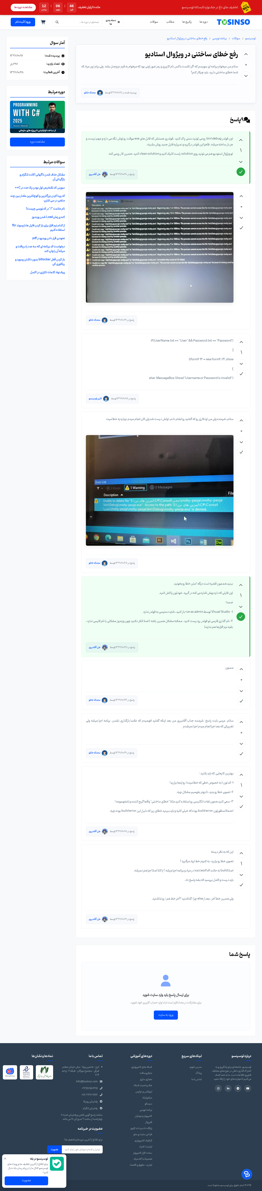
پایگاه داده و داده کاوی (141, 1128)
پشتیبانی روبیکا (90, 1102)
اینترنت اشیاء (145, 1147)
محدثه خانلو (90, 92)
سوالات (154, 22)
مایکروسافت (146, 1073)
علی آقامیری (95, 174)
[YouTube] (247, 1088)
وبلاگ (199, 1073)
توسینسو (250, 38)
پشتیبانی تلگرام (90, 1108)
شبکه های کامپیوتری (141, 1067)
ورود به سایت (165, 1015)
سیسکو (148, 1104)
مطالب (170, 22)
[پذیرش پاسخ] (241, 171)
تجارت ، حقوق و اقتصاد (141, 1165)
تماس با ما (196, 1079)
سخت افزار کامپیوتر (142, 1153)
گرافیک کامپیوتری (143, 1141)
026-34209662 (90, 1095)
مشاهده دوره (37, 142)
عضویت (54, 1149)
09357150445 (90, 1088)
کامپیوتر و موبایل (143, 1116)
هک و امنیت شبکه (143, 1085)
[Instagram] (218, 1088)
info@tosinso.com (87, 1082)
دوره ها (204, 22)
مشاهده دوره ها (23, 7)
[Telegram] (238, 1088)
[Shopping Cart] (43, 22)
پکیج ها (187, 22)
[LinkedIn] (228, 1088)
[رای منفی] (246, 75)
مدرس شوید (195, 1067)
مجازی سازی (146, 1079)
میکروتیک (147, 1098)
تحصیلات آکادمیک (142, 1159)
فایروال (148, 1122)
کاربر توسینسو (95, 398)
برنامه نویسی (219, 38)
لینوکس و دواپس (143, 1092)
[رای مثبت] (246, 54)
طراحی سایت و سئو (142, 1134)
